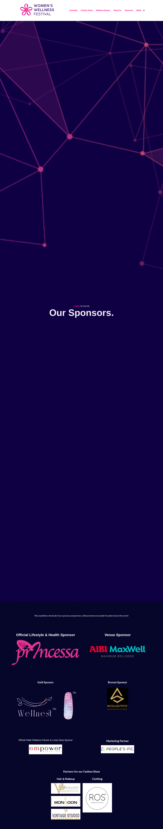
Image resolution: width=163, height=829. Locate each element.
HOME (76, 306)
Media (138, 10)
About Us (117, 10)
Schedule (73, 10)
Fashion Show (87, 10)
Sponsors (129, 10)
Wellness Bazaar (103, 10)
